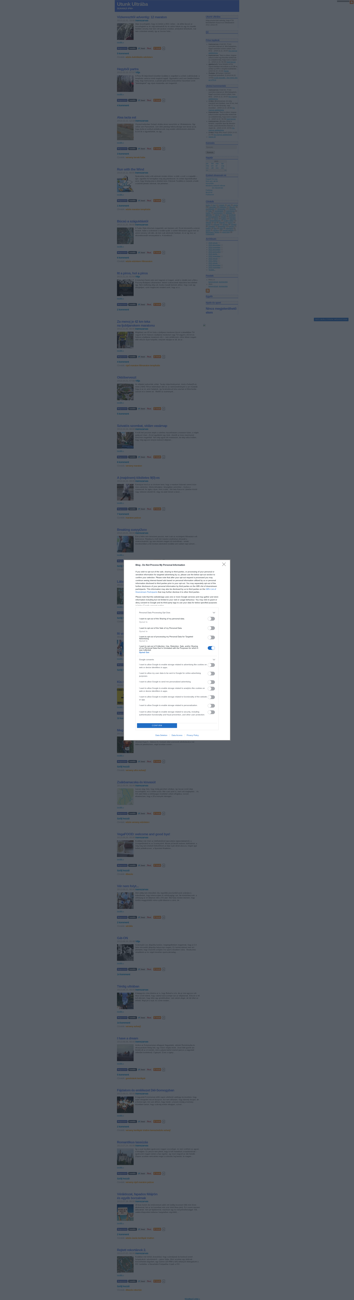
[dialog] (177, 650)
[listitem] (177, 612)
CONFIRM (157, 725)
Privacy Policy (193, 735)
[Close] (224, 565)
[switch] (211, 619)
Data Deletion (161, 735)
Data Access (177, 735)
